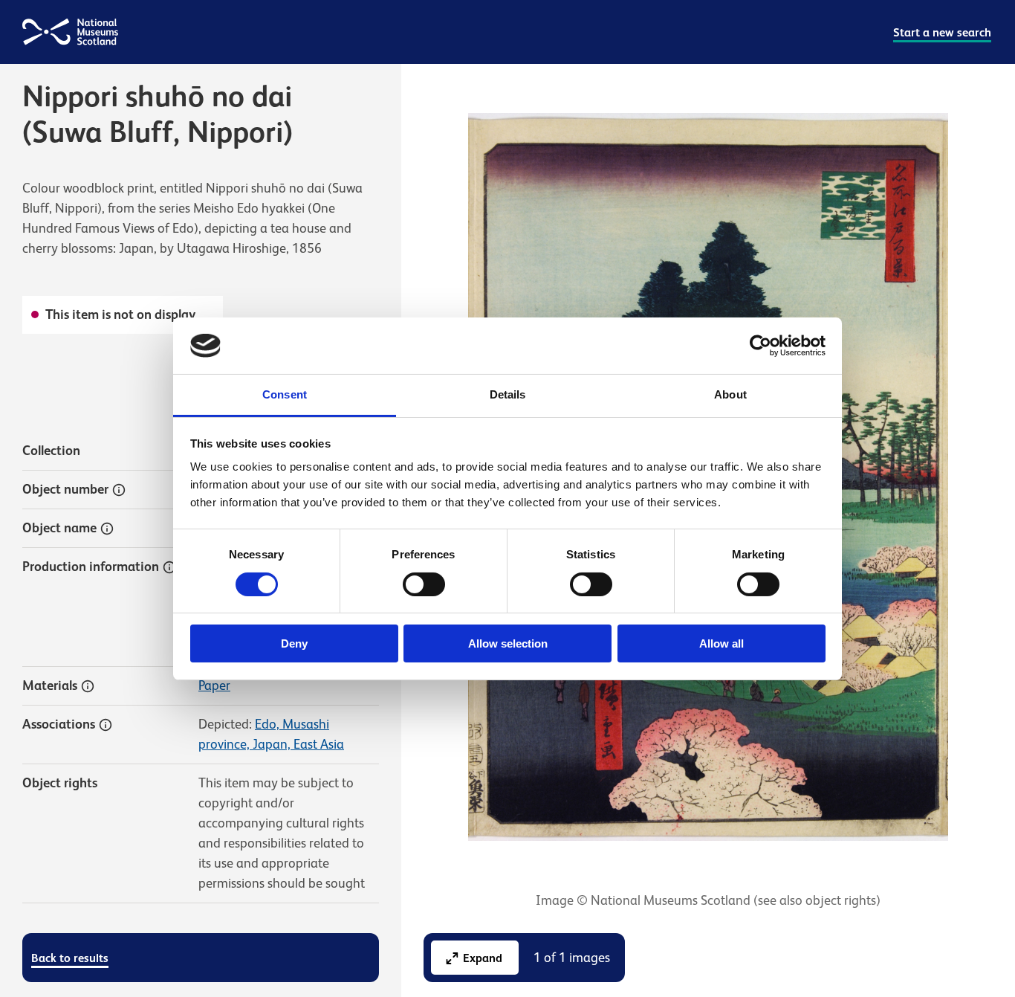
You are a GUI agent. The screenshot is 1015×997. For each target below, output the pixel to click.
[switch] (424, 584)
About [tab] (730, 394)
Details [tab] (508, 394)
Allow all (721, 643)
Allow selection (508, 643)
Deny (294, 643)
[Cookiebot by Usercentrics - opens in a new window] (760, 346)
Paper (214, 685)
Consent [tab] (284, 394)
